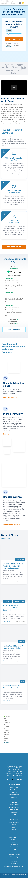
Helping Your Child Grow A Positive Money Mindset (13, 647)
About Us (14, 839)
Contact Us (14, 842)
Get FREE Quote (14, 39)
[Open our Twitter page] (10, 779)
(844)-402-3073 (17, 776)
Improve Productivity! (10, 524)
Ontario (14, 827)
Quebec (14, 829)
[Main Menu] (26, 3)
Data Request (14, 861)
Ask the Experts (14, 807)
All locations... (14, 832)
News (22, 681)
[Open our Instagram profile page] (15, 779)
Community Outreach (14, 854)
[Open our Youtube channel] (13, 779)
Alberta (14, 824)
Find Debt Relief (14, 247)
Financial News (14, 805)
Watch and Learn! (9, 397)
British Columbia (14, 822)
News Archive (6, 538)
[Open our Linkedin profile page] (18, 779)
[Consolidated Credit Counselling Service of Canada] (14, 762)
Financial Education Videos (13, 384)
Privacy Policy (14, 857)
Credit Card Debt (20, 559)
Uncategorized (7, 601)
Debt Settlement (14, 795)
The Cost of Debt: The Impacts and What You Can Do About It (13, 608)
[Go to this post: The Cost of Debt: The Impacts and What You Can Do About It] (14, 593)
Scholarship (14, 844)
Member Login (14, 847)
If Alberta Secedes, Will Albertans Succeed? (11, 687)
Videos (14, 814)
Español (14, 849)
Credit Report (14, 790)
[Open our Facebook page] (7, 779)
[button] (14, 87)
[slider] (14, 33)
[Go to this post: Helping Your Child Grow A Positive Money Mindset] (14, 633)
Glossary (14, 797)
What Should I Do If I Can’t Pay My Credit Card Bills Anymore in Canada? (13, 566)
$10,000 (9, 30)
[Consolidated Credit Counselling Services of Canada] (9, 2)
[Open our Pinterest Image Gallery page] (21, 779)
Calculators (14, 812)
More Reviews (14, 329)
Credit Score (14, 787)
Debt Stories (14, 809)
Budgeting (21, 641)
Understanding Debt (19, 601)
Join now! (6, 434)
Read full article (7, 581)
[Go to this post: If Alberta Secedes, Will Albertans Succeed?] (14, 673)
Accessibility (14, 863)
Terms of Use (14, 859)
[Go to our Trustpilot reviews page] (17, 44)
